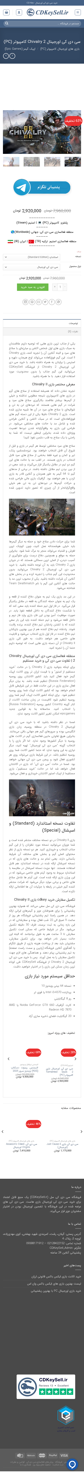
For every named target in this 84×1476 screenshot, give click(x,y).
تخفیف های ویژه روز (42, 1464)
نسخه (78, 256)
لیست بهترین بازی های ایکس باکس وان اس (54, 1283)
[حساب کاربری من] (19, 12)
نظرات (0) (73, 331)
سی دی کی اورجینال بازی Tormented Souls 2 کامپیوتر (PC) (59, 1072)
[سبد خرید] (6, 12)
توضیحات (73, 323)
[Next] (6, 132)
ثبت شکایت (57, 1464)
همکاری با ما (25, 1464)
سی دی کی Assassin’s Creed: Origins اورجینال (21, 1146)
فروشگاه (58, 1462)
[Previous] (74, 132)
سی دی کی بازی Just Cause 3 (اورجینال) (62, 1146)
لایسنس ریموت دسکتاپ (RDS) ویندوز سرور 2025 (24, 1069)
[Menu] (78, 12)
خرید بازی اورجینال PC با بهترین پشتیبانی (56, 1291)
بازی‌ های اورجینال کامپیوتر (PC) (60, 49)
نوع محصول (75, 266)
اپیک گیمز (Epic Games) (20, 49)
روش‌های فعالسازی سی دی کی (40, 1462)
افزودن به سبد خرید (33, 287)
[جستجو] (7, 23)
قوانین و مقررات (17, 1462)
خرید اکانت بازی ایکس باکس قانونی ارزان (56, 1276)
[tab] (42, 323)
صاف (79, 251)
